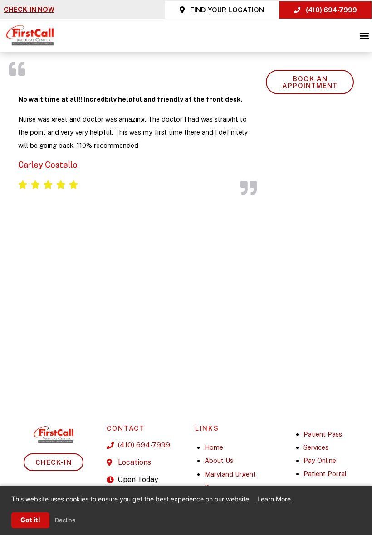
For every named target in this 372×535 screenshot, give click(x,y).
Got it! (30, 520)
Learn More (274, 499)
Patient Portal (325, 473)
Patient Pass (322, 434)
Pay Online (319, 460)
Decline (65, 520)
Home (214, 447)
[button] (364, 35)
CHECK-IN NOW (29, 9)
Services (315, 447)
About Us (219, 460)
